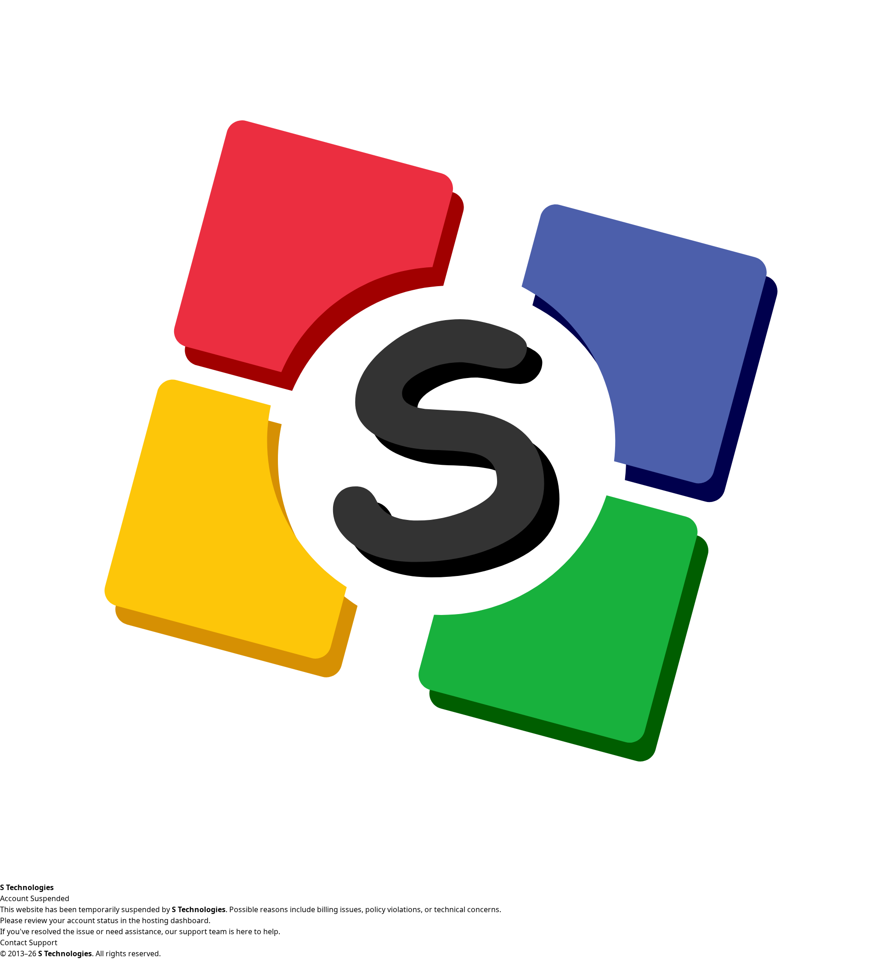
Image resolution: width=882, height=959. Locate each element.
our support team (196, 931)
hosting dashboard (175, 920)
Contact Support (28, 942)
